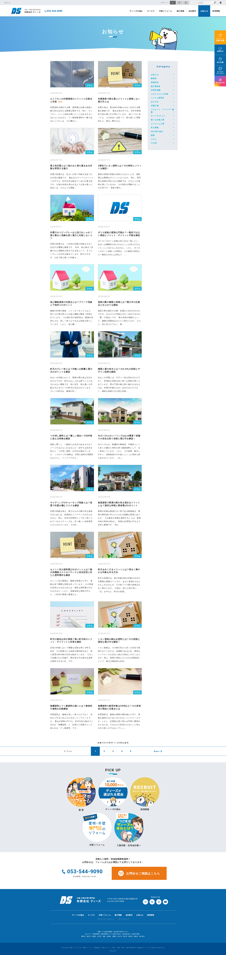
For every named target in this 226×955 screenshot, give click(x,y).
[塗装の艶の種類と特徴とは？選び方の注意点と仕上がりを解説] (120, 277)
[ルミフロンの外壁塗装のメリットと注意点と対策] (72, 74)
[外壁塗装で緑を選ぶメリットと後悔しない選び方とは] (120, 74)
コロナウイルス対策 (159, 94)
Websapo (113, 951)
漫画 (153, 135)
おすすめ (155, 102)
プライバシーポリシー (106, 919)
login (220, 2)
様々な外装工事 (157, 120)
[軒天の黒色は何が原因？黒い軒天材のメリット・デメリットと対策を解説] (72, 614)
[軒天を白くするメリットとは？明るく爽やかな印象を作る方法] (120, 545)
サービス (151, 11)
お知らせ (204, 11)
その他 (154, 143)
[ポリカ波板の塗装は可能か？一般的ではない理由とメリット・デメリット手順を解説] (120, 208)
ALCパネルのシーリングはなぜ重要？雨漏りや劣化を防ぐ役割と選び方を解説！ (119, 437)
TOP (219, 916)
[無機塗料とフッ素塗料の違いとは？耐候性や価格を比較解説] (72, 681)
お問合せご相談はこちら (143, 873)
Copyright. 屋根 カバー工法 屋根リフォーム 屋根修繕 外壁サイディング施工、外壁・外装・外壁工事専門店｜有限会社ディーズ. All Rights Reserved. (113, 947)
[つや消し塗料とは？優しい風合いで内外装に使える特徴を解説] (72, 411)
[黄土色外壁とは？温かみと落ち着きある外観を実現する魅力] (72, 141)
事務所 (154, 78)
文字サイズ (165, 3)
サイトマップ (123, 919)
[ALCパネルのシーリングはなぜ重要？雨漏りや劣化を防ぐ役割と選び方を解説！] (120, 411)
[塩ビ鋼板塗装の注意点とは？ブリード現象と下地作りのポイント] (72, 277)
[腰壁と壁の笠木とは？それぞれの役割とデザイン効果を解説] (120, 344)
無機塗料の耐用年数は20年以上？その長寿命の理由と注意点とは (119, 707)
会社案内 (192, 11)
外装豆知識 (155, 90)
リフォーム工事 (157, 124)
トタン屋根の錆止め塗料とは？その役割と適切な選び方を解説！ (119, 640)
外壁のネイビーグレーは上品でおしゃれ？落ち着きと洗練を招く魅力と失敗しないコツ (71, 235)
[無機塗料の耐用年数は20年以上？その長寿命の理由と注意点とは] (120, 681)
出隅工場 (155, 105)
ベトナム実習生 (157, 98)
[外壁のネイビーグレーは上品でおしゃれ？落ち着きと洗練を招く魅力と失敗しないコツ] (72, 208)
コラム (90, 85)
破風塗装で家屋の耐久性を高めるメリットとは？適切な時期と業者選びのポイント (119, 504)
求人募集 (155, 127)
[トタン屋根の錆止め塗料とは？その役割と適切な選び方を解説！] (120, 614)
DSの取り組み (157, 131)
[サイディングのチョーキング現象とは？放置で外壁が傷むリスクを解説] (72, 478)
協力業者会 (155, 86)
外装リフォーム (165, 11)
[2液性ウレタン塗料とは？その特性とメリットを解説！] (120, 141)
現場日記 (155, 82)
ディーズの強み (136, 11)
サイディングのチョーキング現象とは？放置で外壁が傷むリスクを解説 (71, 504)
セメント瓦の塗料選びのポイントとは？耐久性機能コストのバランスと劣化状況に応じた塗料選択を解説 (71, 572)
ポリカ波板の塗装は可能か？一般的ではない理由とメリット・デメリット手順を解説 (119, 234)
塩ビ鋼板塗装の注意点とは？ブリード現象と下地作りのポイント (71, 303)
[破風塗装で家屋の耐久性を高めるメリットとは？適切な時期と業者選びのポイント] (120, 478)
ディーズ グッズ (158, 116)
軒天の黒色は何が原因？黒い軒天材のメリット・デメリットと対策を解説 (71, 640)
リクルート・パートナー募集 (162, 110)
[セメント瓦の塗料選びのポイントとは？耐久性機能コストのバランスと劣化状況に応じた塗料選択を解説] (72, 545)
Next (157, 751)
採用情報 (216, 11)
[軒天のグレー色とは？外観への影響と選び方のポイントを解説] (72, 344)
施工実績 (180, 11)
